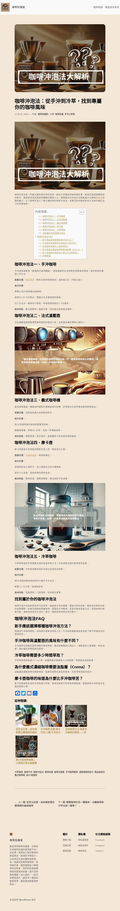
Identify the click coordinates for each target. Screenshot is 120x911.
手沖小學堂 (70, 114)
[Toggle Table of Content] (80, 212)
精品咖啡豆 (100, 772)
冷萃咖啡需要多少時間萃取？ (55, 246)
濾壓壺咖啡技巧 (86, 772)
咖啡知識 (59, 114)
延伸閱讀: (46, 256)
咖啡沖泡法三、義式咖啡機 (55, 223)
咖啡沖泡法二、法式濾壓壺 (55, 219)
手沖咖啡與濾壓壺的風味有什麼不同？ (59, 243)
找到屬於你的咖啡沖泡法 (54, 233)
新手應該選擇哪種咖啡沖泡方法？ (57, 240)
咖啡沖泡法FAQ (45, 236)
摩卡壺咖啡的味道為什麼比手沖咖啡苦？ (60, 253)
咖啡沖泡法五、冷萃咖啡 (54, 230)
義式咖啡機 (20, 775)
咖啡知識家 (18, 7)
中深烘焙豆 (31, 455)
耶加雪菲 (30, 280)
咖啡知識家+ (43, 114)
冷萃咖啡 (19, 772)
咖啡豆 (99, 197)
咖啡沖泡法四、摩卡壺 (53, 226)
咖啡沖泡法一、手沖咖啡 (54, 216)
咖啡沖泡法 (38, 772)
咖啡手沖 (28, 772)
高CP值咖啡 (31, 775)
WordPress (25, 900)
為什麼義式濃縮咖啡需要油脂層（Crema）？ (62, 250)
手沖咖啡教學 (72, 772)
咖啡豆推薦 (59, 772)
